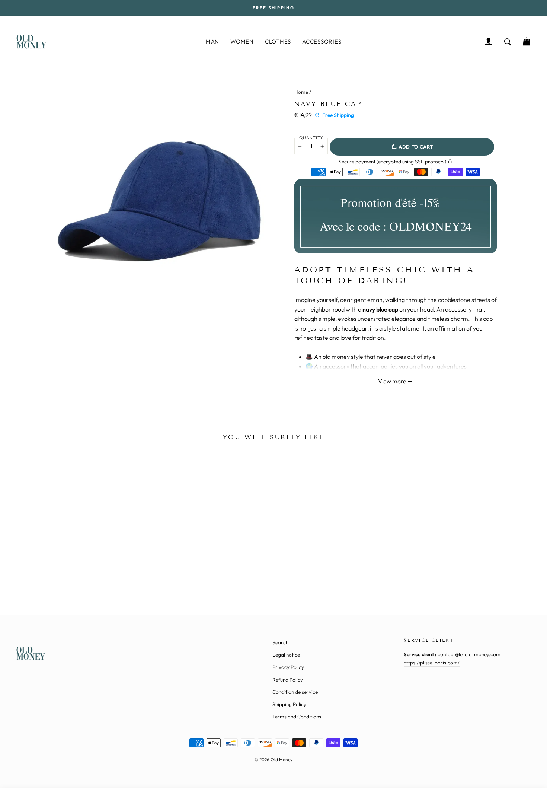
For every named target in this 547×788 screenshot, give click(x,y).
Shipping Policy (289, 704)
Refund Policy (287, 679)
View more (392, 381)
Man (212, 41)
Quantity (311, 137)
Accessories (321, 41)
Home (301, 92)
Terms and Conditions (296, 716)
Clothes (278, 41)
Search (280, 642)
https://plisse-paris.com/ (432, 662)
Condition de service (295, 692)
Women (242, 41)
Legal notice (286, 654)
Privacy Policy (288, 667)
